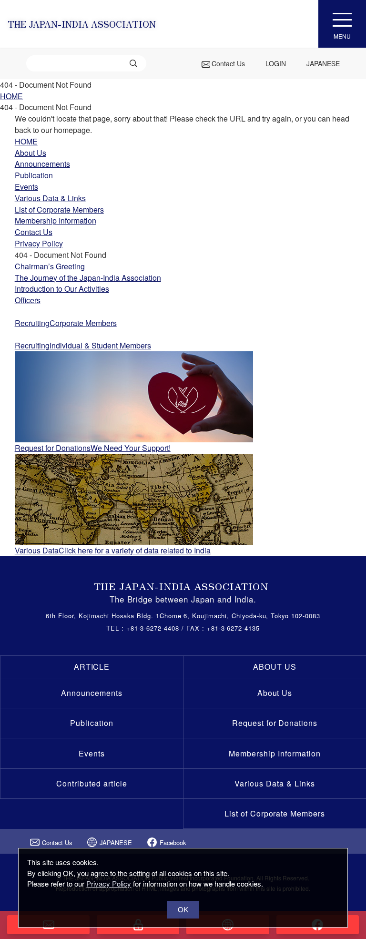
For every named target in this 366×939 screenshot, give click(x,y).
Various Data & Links (274, 783)
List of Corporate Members (274, 813)
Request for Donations (274, 722)
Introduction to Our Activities (62, 288)
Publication (91, 722)
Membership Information (274, 753)
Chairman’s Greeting (50, 266)
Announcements (91, 692)
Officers (28, 300)
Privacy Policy (108, 883)
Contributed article (91, 783)
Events (92, 753)
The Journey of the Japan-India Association (88, 277)
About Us (275, 692)
